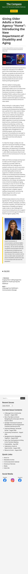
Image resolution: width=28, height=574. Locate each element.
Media (5, 466)
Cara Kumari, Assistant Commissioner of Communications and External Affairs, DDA (12, 49)
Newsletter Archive (9, 460)
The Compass (14, 4)
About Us (6, 457)
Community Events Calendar (11, 462)
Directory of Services (9, 464)
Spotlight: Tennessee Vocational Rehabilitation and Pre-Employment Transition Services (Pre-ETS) (14, 424)
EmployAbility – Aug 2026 (11, 444)
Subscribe (6, 468)
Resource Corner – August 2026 (13, 450)
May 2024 (6, 271)
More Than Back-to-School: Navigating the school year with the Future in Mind (14, 418)
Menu (15, 11)
